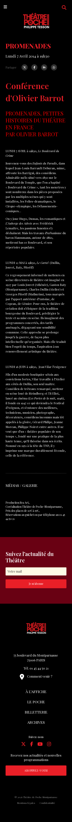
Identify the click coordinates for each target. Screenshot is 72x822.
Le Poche (36, 701)
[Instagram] (49, 744)
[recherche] (64, 7)
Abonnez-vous (36, 770)
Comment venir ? (39, 676)
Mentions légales (26, 802)
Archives (36, 722)
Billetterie (36, 711)
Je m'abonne (36, 584)
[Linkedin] (44, 67)
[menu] (5, 7)
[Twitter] (25, 67)
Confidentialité (47, 802)
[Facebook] (34, 67)
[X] (23, 744)
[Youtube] (40, 744)
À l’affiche (36, 691)
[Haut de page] (61, 805)
